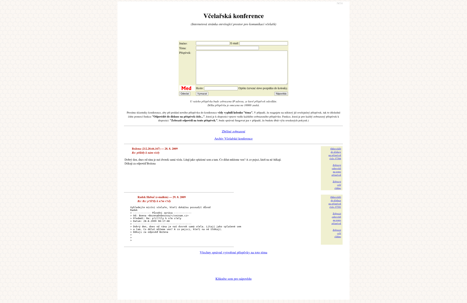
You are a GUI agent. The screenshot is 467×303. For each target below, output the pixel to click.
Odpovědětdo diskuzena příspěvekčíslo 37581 (335, 202)
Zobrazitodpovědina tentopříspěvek (336, 170)
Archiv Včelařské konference (233, 138)
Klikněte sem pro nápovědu (233, 278)
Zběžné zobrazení (233, 131)
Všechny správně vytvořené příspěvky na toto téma (233, 252)
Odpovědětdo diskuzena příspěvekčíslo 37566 (335, 153)
